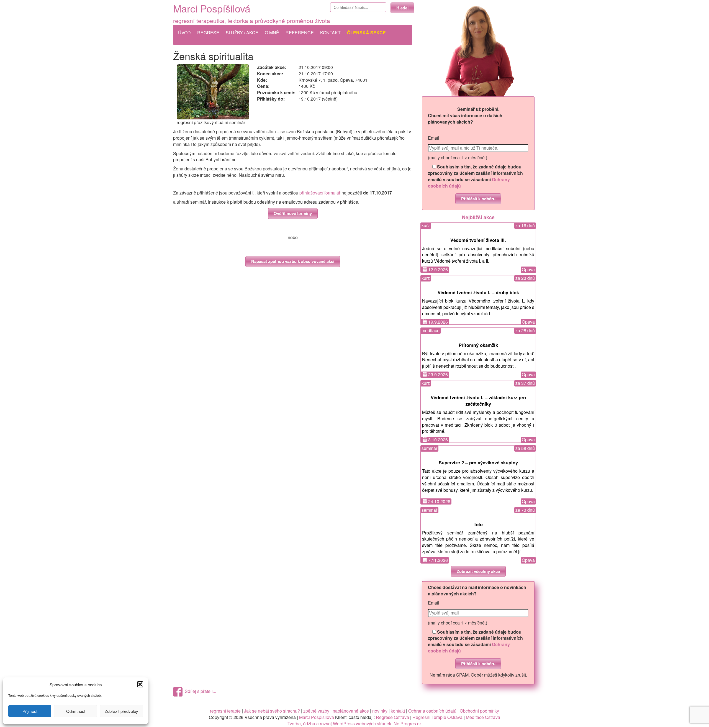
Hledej (402, 8)
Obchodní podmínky (479, 711)
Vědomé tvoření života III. (478, 240)
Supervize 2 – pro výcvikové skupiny (478, 462)
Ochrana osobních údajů (432, 711)
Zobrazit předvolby (121, 711)
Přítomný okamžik (478, 345)
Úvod (184, 32)
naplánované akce (351, 711)
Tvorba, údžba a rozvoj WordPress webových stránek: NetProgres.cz (354, 723)
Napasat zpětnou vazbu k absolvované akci (292, 261)
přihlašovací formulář (319, 193)
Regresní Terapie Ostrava (437, 717)
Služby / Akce (242, 32)
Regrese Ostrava (392, 717)
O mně (272, 32)
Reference (300, 32)
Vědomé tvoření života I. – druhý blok (478, 292)
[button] (140, 684)
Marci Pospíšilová (211, 8)
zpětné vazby (316, 711)
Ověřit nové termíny (293, 213)
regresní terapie (225, 711)
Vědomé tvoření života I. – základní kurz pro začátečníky (478, 400)
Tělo (478, 524)
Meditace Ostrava (483, 717)
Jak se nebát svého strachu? (272, 711)
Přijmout (29, 711)
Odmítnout (75, 711)
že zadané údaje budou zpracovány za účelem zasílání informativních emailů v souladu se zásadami (475, 176)
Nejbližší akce (478, 217)
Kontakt (330, 32)
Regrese (208, 32)
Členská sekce (366, 32)
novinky (379, 711)
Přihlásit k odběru (478, 199)
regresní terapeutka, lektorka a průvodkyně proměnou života (251, 20)
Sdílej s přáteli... (199, 691)
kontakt (398, 711)
